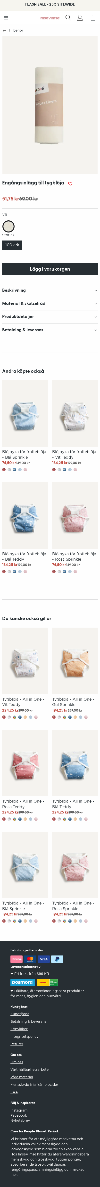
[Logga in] (79, 17)
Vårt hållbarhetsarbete (29, 1069)
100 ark (12, 245)
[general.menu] (6, 17)
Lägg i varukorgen (50, 269)
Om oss (16, 1062)
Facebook (18, 1115)
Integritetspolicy (24, 1036)
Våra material (21, 1077)
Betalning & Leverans (28, 1021)
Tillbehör (15, 30)
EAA (14, 1092)
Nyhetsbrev (20, 1120)
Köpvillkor (19, 1029)
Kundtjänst (19, 1014)
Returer (16, 1044)
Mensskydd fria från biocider (34, 1085)
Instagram (18, 1110)
